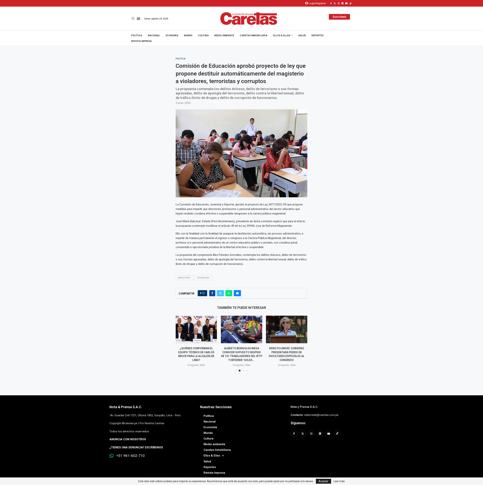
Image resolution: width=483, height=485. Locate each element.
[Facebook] (331, 3)
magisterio (184, 278)
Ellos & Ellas (281, 35)
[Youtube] (346, 3)
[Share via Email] (237, 293)
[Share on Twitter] (220, 293)
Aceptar (323, 481)
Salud (302, 35)
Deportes (317, 35)
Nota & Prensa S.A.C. (125, 407)
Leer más (339, 481)
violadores (203, 278)
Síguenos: (298, 423)
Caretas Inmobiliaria (253, 35)
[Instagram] (339, 3)
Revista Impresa (141, 41)
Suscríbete (339, 16)
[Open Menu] (138, 18)
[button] (181, 343)
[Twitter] (334, 3)
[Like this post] (203, 293)
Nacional (154, 35)
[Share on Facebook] (212, 293)
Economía (172, 35)
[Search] (133, 18)
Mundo (188, 35)
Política (136, 35)
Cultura (203, 35)
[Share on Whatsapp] (228, 293)
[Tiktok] (350, 3)
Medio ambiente (224, 35)
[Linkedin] (342, 3)
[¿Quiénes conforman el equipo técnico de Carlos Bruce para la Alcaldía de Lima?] (196, 329)
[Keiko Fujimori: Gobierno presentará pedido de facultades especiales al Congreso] (286, 329)
